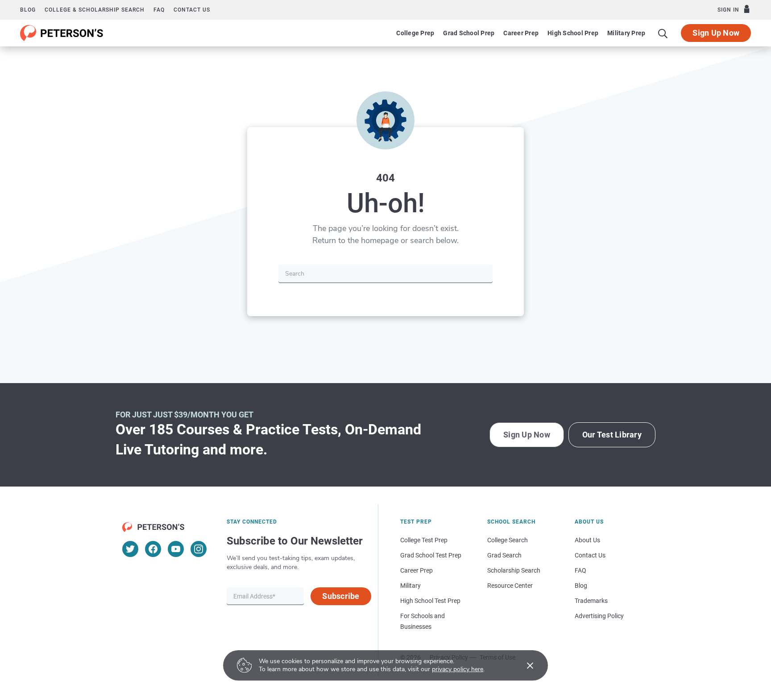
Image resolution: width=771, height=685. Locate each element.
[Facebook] (153, 549)
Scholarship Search (513, 570)
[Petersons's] (62, 33)
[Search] (663, 33)
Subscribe (340, 596)
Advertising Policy (599, 615)
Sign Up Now (715, 32)
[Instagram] (199, 549)
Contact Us (590, 555)
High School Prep (572, 33)
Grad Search (504, 555)
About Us (587, 540)
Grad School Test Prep (430, 555)
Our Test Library (612, 434)
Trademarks (591, 600)
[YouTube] (176, 549)
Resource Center (510, 585)
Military (410, 585)
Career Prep (521, 33)
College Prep (415, 33)
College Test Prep (424, 540)
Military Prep (626, 33)
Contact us (192, 10)
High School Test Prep (430, 600)
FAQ (159, 10)
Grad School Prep (468, 33)
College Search (507, 540)
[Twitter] (130, 549)
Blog (28, 10)
